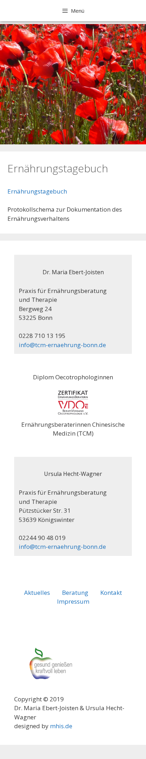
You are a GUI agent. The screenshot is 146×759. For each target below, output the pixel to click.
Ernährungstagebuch (37, 191)
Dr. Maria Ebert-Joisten (73, 272)
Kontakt (111, 592)
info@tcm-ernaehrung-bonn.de (62, 345)
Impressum (73, 601)
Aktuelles (37, 592)
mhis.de (61, 726)
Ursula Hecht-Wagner (73, 474)
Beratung (75, 592)
